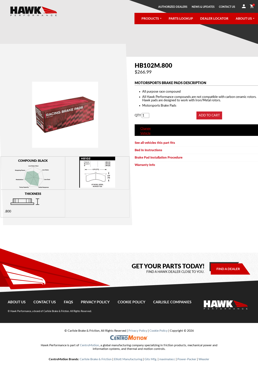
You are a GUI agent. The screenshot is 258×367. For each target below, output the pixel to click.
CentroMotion (89, 345)
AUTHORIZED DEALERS (172, 7)
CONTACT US (227, 7)
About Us (16, 302)
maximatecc (167, 359)
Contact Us (44, 302)
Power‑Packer (186, 359)
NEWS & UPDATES (203, 7)
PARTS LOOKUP (181, 18)
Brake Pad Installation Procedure (158, 157)
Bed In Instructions (148, 150)
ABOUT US (244, 18)
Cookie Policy (131, 302)
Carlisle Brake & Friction (96, 359)
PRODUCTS (150, 18)
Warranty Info (145, 164)
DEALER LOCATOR (214, 18)
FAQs (68, 302)
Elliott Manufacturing (128, 359)
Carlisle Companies (172, 302)
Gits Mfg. (150, 359)
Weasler (204, 359)
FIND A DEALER (228, 269)
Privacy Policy (95, 302)
